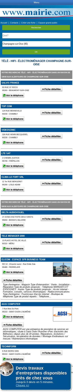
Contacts (14, 23)
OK (36, 52)
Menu (36, 2)
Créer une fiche (28, 23)
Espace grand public (47, 23)
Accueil (4, 23)
